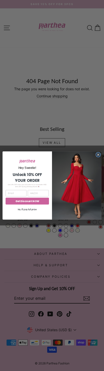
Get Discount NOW (27, 201)
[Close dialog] (98, 154)
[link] (27, 161)
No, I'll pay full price (27, 209)
